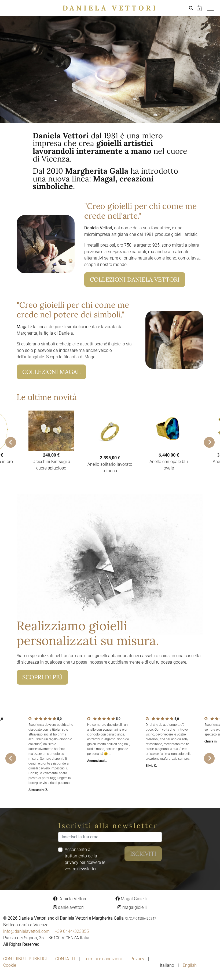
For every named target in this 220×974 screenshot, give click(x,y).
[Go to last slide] (10, 442)
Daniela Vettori (110, 7)
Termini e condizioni (103, 958)
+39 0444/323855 (72, 931)
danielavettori (70, 907)
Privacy (137, 958)
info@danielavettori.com (26, 931)
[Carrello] (199, 7)
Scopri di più (42, 677)
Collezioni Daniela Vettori (134, 279)
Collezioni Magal (51, 372)
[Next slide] (209, 442)
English (190, 965)
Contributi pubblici (25, 958)
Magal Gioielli (133, 898)
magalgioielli (134, 907)
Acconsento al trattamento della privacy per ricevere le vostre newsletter (85, 859)
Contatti (65, 958)
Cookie (9, 965)
